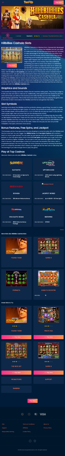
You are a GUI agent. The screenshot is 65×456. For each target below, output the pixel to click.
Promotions (16, 379)
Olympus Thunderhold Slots (40, 36)
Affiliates (25, 428)
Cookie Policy (27, 431)
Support (48, 379)
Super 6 (49, 258)
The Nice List (16, 366)
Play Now (59, 2)
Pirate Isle (48, 331)
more (62, 230)
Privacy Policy (48, 428)
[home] (29, 3)
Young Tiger (16, 258)
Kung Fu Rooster (48, 290)
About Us (46, 424)
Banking (16, 388)
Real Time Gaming (32, 49)
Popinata (16, 290)
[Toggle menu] (3, 2)
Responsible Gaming (8, 431)
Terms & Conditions (29, 424)
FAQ (3, 424)
